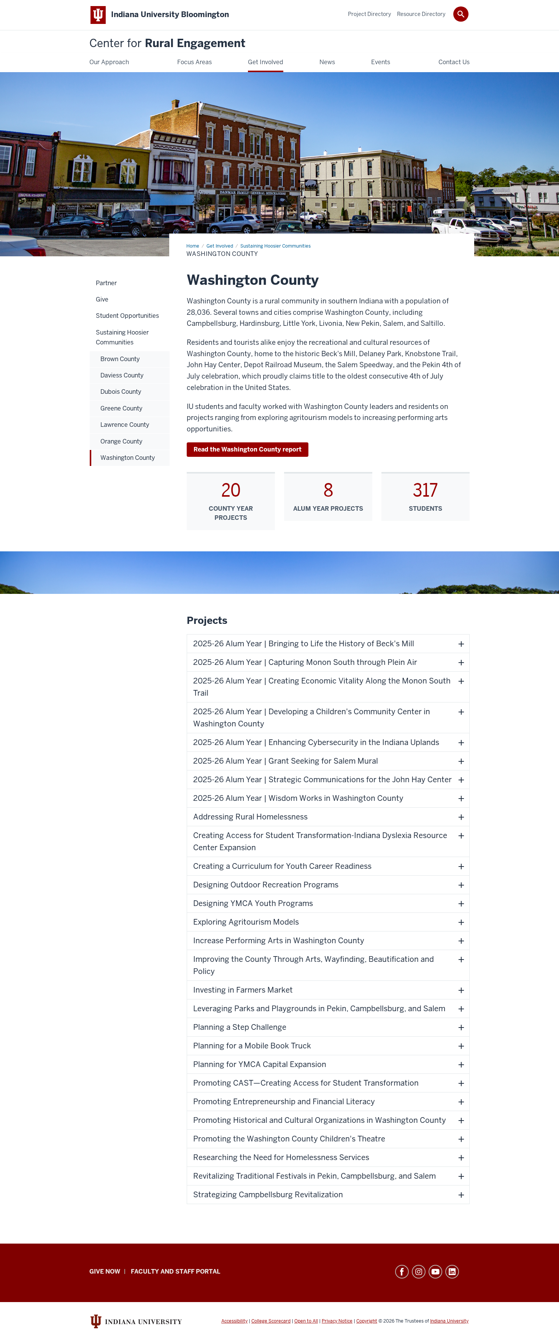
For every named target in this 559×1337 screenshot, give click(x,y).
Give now (104, 1271)
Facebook (402, 1272)
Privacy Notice (337, 1321)
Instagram (419, 1272)
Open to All (306, 1321)
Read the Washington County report (248, 449)
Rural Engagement (167, 43)
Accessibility (234, 1321)
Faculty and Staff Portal (175, 1271)
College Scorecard (271, 1321)
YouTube (435, 1272)
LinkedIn (452, 1272)
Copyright (366, 1321)
